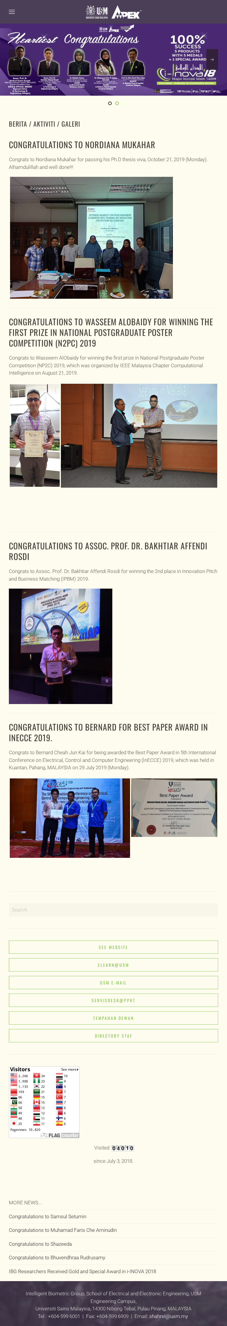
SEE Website (113, 947)
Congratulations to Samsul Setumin (47, 1216)
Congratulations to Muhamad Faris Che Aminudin (63, 1230)
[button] (12, 12)
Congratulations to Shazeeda (40, 1244)
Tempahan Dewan (113, 1018)
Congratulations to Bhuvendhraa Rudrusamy (57, 1257)
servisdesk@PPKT (114, 1000)
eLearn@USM (113, 965)
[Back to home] (113, 12)
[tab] (110, 103)
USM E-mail (113, 982)
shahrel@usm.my (168, 1316)
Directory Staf (113, 1036)
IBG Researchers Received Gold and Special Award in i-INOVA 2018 (82, 1271)
